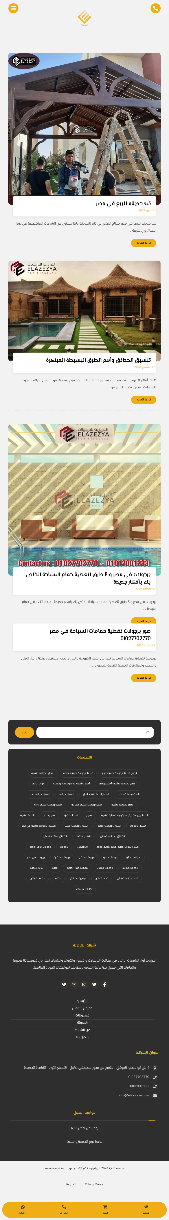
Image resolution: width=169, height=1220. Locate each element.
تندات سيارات (36, 868)
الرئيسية (82, 1001)
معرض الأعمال (82, 1008)
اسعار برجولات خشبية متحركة (87, 805)
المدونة (82, 1023)
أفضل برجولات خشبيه (42, 773)
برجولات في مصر (36, 858)
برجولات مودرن (105, 868)
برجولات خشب (86, 858)
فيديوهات (82, 1015)
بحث (24, 732)
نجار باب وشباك (84, 889)
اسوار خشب (49, 815)
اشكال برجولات (138, 826)
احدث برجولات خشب (128, 794)
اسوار (89, 815)
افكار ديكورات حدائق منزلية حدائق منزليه (118, 847)
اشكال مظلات (83, 836)
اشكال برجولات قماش (112, 836)
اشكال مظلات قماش (55, 836)
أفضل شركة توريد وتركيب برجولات (71, 784)
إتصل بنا (82, 1037)
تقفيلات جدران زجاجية (77, 868)
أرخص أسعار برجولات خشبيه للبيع (119, 773)
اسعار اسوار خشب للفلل (96, 794)
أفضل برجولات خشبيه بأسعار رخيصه (117, 784)
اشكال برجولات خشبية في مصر (39, 826)
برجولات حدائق (133, 858)
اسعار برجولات (66, 794)
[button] (104, 984)
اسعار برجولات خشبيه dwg (48, 805)
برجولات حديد (110, 858)
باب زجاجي (82, 847)
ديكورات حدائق (78, 879)
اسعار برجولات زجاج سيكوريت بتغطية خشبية (124, 815)
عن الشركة (82, 1030)
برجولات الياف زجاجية (40, 847)
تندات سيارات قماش (127, 879)
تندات (55, 868)
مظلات (57, 879)
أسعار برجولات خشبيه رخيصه (78, 773)
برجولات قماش (130, 868)
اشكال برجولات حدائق (109, 826)
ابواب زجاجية (38, 784)
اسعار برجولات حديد (39, 794)
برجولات (64, 847)
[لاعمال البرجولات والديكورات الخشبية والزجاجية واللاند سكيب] (84, 17)
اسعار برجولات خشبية (122, 805)
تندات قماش (101, 879)
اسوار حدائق (71, 815)
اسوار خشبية (27, 815)
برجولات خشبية (62, 858)
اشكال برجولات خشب (76, 826)
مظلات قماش (37, 879)
